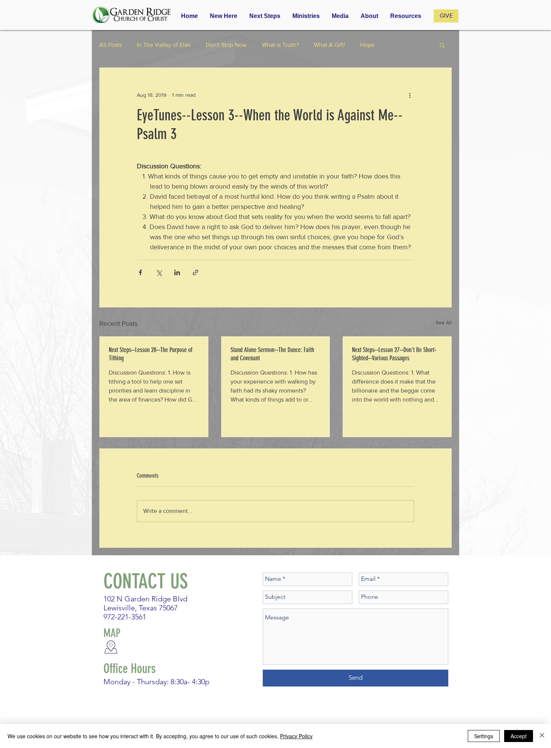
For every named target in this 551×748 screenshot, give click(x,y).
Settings (483, 736)
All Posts (110, 45)
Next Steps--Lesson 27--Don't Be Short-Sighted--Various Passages (394, 354)
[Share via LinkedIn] (177, 272)
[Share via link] (195, 272)
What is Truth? (280, 45)
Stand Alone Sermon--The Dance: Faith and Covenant (272, 354)
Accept (519, 736)
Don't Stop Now (226, 45)
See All (444, 322)
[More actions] (409, 94)
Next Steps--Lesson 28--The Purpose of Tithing (150, 354)
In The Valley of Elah (164, 45)
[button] (306, 16)
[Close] (542, 736)
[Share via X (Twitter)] (158, 272)
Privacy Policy (296, 736)
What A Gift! (329, 45)
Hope (367, 45)
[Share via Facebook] (140, 272)
